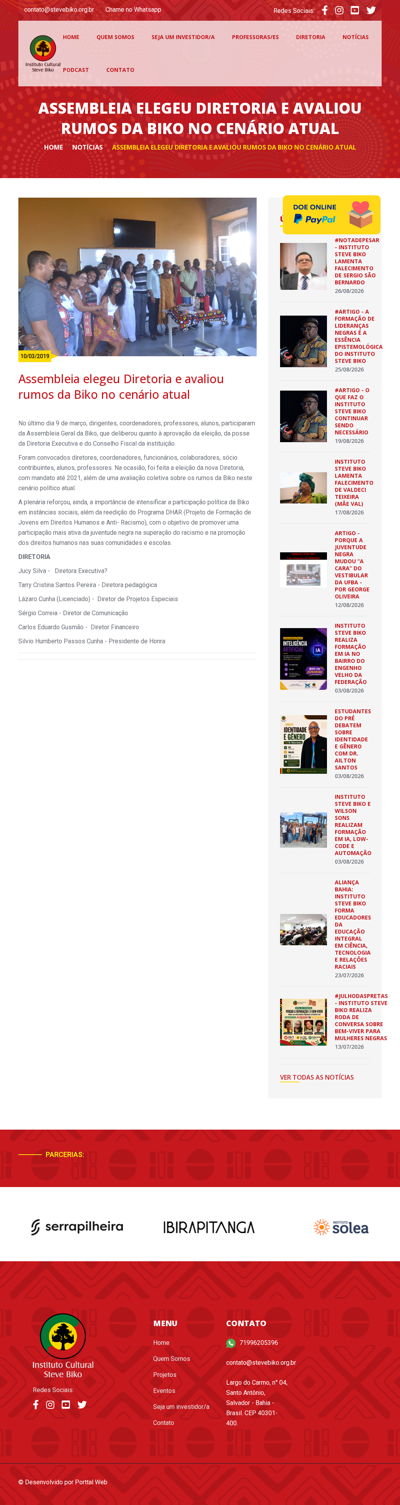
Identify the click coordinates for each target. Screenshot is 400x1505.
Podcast (76, 69)
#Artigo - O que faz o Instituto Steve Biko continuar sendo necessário (352, 411)
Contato (120, 69)
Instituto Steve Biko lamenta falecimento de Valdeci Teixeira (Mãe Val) (354, 482)
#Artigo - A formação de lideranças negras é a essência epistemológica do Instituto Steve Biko (359, 336)
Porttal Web (91, 1482)
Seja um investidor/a (183, 37)
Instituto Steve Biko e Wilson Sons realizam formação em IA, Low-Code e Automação (353, 825)
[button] (339, 1157)
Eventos (164, 1390)
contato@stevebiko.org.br (59, 9)
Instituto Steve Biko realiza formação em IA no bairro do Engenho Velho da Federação (351, 654)
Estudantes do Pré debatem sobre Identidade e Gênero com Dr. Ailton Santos (353, 739)
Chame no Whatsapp (133, 9)
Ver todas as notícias (317, 1077)
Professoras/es (255, 37)
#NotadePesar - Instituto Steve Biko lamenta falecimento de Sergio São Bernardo (357, 261)
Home (71, 37)
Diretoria (310, 37)
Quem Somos (115, 37)
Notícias (356, 37)
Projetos (165, 1374)
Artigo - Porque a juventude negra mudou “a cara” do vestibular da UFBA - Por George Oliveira (352, 564)
